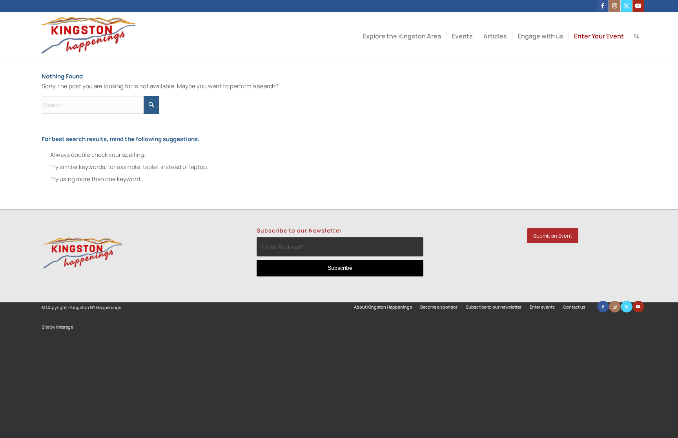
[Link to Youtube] (638, 6)
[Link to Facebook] (603, 6)
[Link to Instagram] (614, 6)
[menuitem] (401, 36)
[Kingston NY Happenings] (88, 36)
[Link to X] (626, 6)
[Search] (636, 36)
